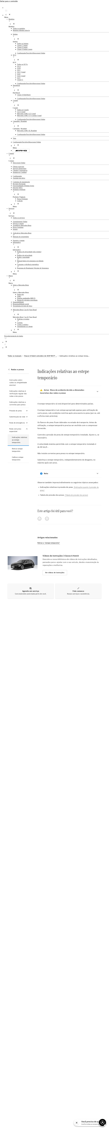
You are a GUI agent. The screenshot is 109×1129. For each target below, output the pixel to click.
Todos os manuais (15, 356)
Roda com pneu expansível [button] (15, 430)
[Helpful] (39, 519)
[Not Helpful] (47, 519)
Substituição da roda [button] (17, 417)
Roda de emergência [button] (17, 423)
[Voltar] (6, 14)
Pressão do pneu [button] (15, 411)
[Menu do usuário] (56, 344)
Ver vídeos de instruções (55, 572)
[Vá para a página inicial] (56, 6)
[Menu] (56, 11)
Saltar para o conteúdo (9, 1)
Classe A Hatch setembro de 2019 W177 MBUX (40, 356)
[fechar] (9, 14)
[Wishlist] (56, 338)
